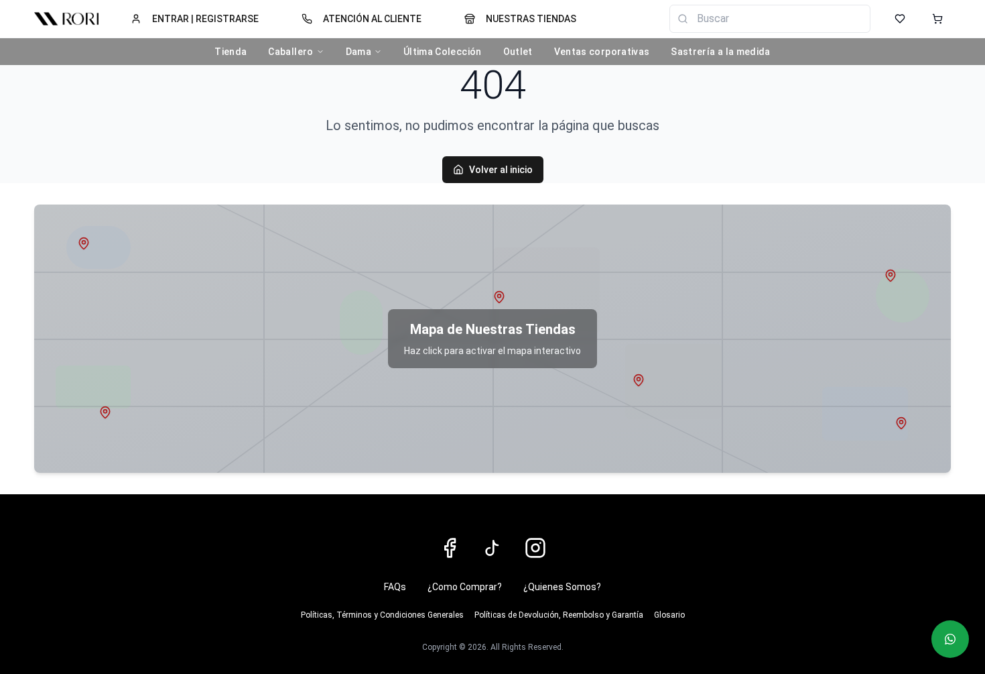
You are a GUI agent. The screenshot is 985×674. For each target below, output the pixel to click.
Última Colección (442, 51)
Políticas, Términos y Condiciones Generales (382, 615)
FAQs (395, 586)
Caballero (290, 51)
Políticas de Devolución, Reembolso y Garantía (558, 615)
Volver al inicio (501, 169)
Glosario (669, 615)
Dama (358, 51)
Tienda (230, 51)
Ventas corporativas (602, 51)
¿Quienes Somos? (562, 586)
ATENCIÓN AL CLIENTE (372, 18)
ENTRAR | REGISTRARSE (205, 18)
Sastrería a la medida (720, 51)
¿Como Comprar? (465, 586)
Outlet (518, 51)
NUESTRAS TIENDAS (531, 18)
